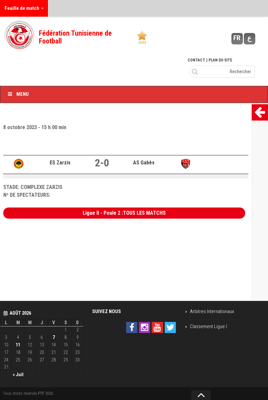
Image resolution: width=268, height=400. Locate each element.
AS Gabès (144, 162)
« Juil (18, 374)
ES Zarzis (60, 162)
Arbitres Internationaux (212, 311)
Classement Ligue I (208, 326)
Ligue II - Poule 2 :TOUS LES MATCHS (124, 213)
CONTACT (196, 60)
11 (18, 344)
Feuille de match (22, 8)
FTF (41, 393)
